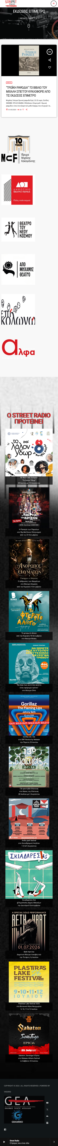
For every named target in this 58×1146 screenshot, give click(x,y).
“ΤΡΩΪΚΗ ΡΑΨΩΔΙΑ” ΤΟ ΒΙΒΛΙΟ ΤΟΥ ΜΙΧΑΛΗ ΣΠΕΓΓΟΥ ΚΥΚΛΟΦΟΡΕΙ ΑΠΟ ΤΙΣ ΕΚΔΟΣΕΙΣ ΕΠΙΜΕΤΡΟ (28, 91)
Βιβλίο (9, 82)
